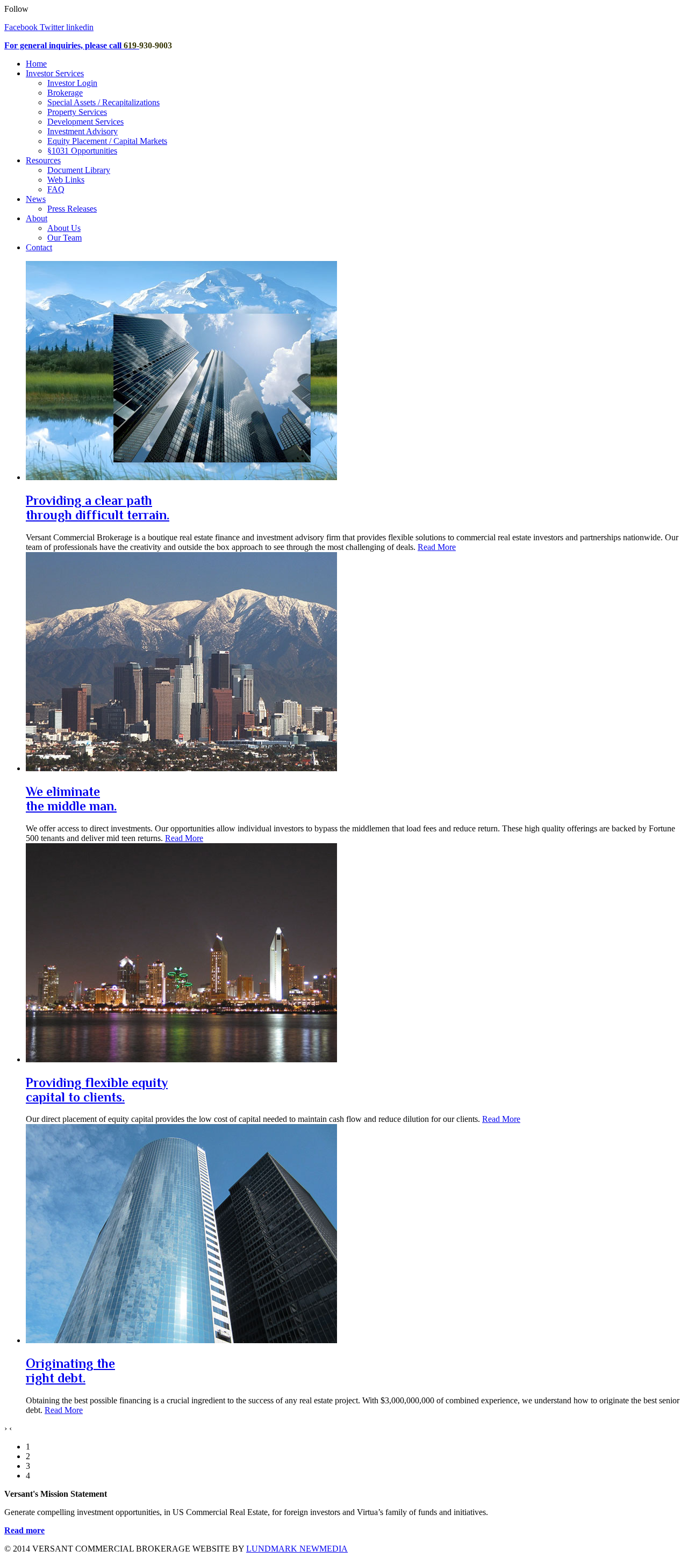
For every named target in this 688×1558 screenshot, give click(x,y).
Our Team (64, 237)
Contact (39, 247)
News (36, 199)
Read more (24, 1530)
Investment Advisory (82, 131)
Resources (43, 160)
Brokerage (65, 92)
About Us (64, 228)
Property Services (77, 112)
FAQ (55, 189)
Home (36, 63)
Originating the (70, 1370)
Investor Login (72, 83)
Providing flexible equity (97, 1089)
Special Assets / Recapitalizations (103, 102)
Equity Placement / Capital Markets (107, 141)
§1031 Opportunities (82, 150)
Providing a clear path (97, 507)
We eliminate (71, 798)
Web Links (65, 179)
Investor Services (55, 73)
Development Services (85, 121)
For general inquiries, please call (64, 45)
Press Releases (72, 208)
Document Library (78, 170)
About (36, 218)
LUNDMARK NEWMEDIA (297, 1548)
